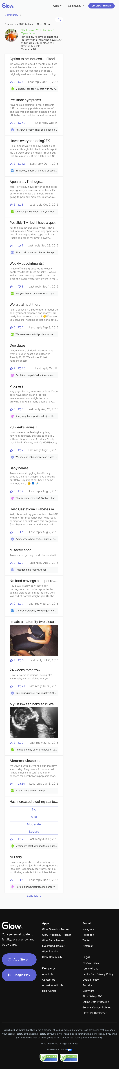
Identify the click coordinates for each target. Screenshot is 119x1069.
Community (11, 14)
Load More (34, 895)
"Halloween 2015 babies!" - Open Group (28, 24)
